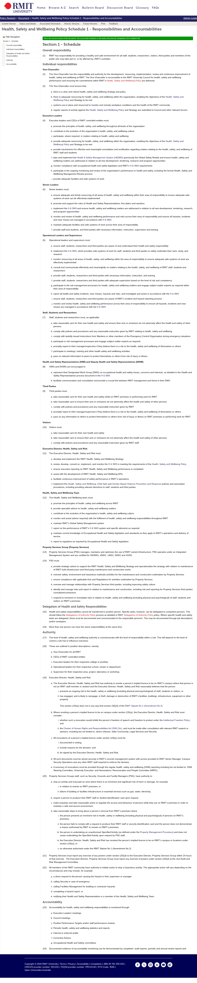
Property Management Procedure (156, 832)
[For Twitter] (144, 966)
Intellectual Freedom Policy (176, 720)
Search (74, 7)
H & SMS (134, 165)
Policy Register (8, 18)
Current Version (9, 24)
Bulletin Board (93, 7)
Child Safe (102, 484)
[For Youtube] (163, 966)
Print (103, 24)
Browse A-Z (57, 7)
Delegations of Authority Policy (80, 615)
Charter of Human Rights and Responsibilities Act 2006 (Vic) (93, 728)
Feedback (113, 24)
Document (23, 18)
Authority (9, 60)
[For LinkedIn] (157, 966)
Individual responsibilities (15, 49)
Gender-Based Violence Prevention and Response (136, 484)
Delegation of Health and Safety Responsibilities (18, 55)
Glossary (142, 7)
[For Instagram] (150, 966)
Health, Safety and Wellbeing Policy (124, 80)
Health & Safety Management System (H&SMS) (100, 157)
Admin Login (190, 18)
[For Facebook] (137, 966)
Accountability (11, 64)
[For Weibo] (169, 966)
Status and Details (28, 24)
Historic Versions (71, 24)
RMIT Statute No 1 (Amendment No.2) (144, 706)
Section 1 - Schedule (10, 41)
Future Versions (90, 24)
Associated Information (50, 24)
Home (41, 7)
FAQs (155, 7)
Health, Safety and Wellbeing (82, 484)
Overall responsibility (14, 45)
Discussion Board (120, 7)
